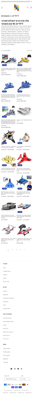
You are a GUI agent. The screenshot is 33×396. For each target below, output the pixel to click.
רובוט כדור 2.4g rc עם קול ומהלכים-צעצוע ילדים (24, 147)
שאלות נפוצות (6, 308)
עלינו (4, 267)
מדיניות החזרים (17, 390)
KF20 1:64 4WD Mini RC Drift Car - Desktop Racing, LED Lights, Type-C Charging (8, 216)
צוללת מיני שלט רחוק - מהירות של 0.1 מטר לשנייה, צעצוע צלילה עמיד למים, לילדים (24, 216)
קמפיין (4, 325)
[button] (2, 7)
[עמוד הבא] (24, 249)
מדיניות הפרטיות (25, 390)
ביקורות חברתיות (7, 318)
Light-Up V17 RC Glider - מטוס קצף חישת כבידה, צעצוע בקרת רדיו (8, 147)
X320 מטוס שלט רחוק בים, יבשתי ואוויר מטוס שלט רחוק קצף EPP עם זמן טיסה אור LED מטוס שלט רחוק (8, 96)
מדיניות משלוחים (13, 392)
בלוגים (4, 278)
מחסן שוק (5, 359)
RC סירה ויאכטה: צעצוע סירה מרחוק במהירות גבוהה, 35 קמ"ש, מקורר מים (24, 240)
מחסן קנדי (5, 362)
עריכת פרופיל (6, 335)
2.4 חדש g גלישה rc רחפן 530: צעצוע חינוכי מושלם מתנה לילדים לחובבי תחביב (8, 69)
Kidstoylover (10, 390)
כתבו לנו (5, 291)
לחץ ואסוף (5, 294)
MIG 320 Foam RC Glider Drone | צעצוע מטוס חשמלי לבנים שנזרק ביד (23, 96)
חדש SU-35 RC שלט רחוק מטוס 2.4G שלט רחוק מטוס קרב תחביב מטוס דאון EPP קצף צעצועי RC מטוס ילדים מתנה (24, 70)
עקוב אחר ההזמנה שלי (8, 298)
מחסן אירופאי (6, 355)
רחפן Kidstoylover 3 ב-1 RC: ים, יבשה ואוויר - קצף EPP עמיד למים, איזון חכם (8, 193)
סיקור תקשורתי (6, 271)
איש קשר (5, 274)
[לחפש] (27, 7)
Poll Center (6, 339)
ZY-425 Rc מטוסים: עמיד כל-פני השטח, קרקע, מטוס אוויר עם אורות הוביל (24, 169)
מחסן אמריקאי (6, 348)
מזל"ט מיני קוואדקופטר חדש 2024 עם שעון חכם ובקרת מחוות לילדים (8, 169)
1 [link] (8, 249)
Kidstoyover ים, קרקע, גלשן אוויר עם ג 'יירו (24, 120)
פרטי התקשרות (21, 392)
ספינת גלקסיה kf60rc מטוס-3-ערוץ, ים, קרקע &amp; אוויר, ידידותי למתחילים (8, 240)
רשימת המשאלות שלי (8, 321)
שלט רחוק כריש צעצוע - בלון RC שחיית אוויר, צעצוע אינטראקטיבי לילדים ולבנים (23, 193)
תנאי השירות (5, 392)
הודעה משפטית (28, 392)
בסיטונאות (5, 301)
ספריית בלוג (6, 281)
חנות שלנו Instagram (8, 332)
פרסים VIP (5, 328)
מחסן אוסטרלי (6, 352)
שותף (4, 305)
